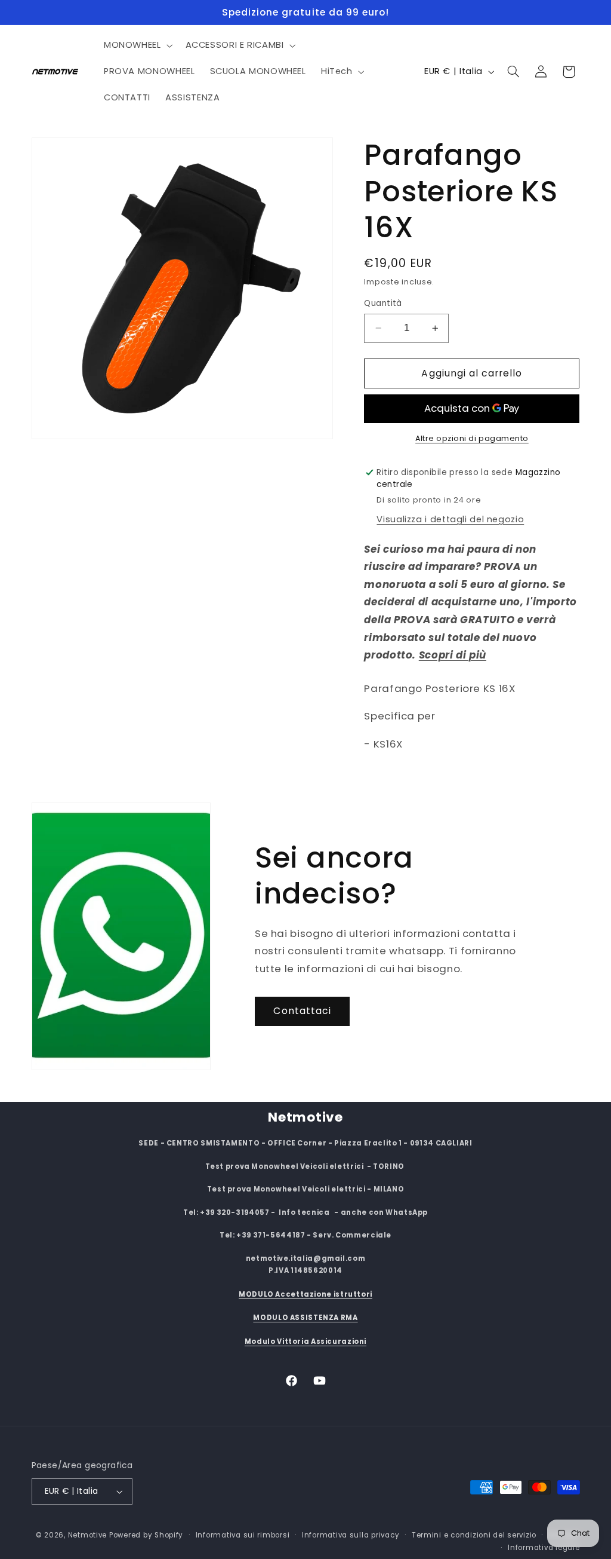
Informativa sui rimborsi (243, 1535)
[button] (137, 45)
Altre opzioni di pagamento (472, 438)
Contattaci (302, 1011)
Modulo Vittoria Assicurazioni (305, 1341)
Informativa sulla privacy (350, 1535)
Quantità (383, 303)
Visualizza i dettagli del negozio (450, 519)
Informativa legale (543, 1547)
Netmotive (87, 1535)
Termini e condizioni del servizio (474, 1535)
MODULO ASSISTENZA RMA (305, 1317)
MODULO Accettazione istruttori (305, 1294)
